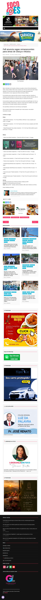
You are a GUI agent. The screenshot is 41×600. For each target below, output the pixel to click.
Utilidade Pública (29, 242)
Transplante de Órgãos (8, 295)
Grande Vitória (6, 240)
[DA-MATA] (20, 209)
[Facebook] (6, 199)
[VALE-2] (20, 495)
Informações (12, 240)
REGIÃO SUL (5, 553)
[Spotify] (9, 199)
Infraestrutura (30, 240)
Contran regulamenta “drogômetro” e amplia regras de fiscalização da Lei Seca (29, 272)
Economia (6, 238)
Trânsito (24, 268)
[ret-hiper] (20, 384)
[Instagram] (5, 199)
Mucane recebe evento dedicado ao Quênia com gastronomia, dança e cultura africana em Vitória (20, 529)
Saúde (10, 293)
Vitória (5, 269)
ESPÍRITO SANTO (12, 238)
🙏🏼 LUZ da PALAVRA (8, 406)
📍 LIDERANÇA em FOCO (10, 441)
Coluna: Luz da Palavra (8, 434)
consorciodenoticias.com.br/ (15, 196)
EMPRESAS (5, 555)
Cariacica (24, 292)
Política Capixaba (15, 217)
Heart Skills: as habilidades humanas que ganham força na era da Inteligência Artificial (20, 469)
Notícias (19, 54)
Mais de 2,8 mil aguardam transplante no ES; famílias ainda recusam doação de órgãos (19, 538)
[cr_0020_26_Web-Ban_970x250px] (20, 36)
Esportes (32, 292)
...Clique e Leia (28, 471)
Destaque (16, 54)
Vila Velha (24, 243)
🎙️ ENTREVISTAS (6, 548)
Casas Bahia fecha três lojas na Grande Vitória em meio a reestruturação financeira (11, 245)
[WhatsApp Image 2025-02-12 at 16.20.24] (20, 144)
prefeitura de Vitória (25, 217)
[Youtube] (3, 199)
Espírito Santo (7, 217)
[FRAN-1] (20, 329)
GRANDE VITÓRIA (6, 545)
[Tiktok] (8, 199)
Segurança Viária (29, 266)
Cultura (13, 54)
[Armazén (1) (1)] (20, 20)
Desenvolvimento (25, 238)
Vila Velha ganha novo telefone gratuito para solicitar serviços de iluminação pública (29, 247)
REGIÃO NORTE (6, 550)
